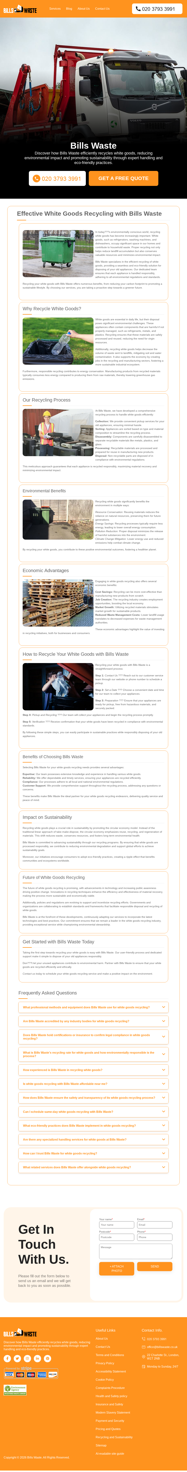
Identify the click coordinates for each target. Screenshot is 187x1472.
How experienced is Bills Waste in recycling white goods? (62, 1070)
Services (55, 8)
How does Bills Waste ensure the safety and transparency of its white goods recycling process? (89, 1097)
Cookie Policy (105, 1379)
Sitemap (101, 1445)
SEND (155, 1266)
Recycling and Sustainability (114, 1437)
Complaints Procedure (110, 1387)
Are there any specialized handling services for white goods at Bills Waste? (75, 1139)
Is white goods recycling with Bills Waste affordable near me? (65, 1083)
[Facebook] (7, 1358)
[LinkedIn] (37, 1358)
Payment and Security (110, 1420)
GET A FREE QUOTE (123, 178)
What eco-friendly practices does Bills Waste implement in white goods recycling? (79, 1125)
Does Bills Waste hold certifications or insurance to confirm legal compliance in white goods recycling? (86, 1037)
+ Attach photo (117, 1268)
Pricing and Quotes (108, 1429)
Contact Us (102, 8)
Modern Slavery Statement (113, 1412)
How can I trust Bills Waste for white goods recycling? (60, 1153)
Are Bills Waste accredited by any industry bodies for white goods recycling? (76, 1021)
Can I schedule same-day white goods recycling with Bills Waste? (68, 1111)
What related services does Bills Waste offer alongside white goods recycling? (77, 1167)
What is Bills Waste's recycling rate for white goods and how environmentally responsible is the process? (88, 1054)
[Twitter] (17, 1358)
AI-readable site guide (110, 1453)
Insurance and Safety (109, 1404)
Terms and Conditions (110, 1355)
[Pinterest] (47, 1358)
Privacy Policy (105, 1363)
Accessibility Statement (111, 1371)
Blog (69, 8)
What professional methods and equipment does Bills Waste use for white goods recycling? (86, 1007)
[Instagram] (27, 1358)
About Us (84, 8)
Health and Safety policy (111, 1396)
